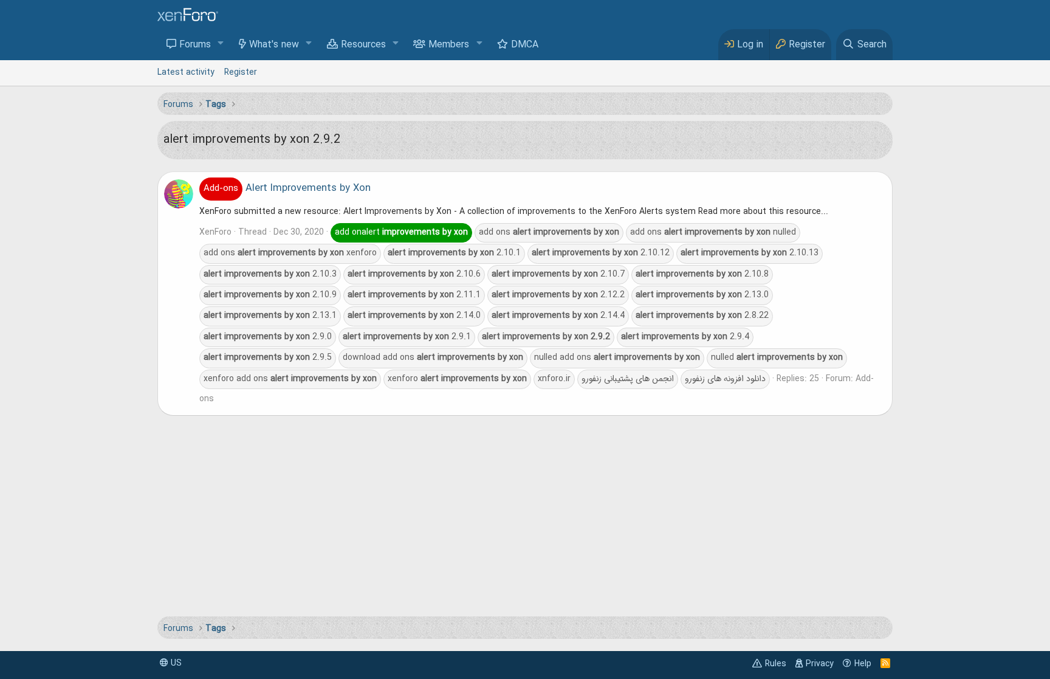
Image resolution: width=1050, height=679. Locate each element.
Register (240, 72)
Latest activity (185, 72)
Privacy (820, 663)
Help (862, 663)
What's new (274, 45)
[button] (221, 44)
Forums (195, 45)
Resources (363, 45)
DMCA (524, 45)
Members (448, 45)
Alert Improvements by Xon (287, 188)
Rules (775, 663)
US (175, 663)
